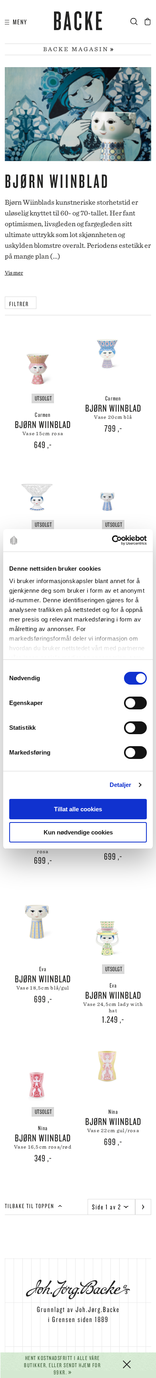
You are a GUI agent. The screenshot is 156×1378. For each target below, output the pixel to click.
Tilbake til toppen (30, 1206)
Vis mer (14, 272)
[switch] (135, 703)
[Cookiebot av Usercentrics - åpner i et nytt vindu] (112, 540)
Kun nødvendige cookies (78, 832)
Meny (18, 22)
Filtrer (20, 304)
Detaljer (121, 784)
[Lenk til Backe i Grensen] (78, 22)
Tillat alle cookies (78, 809)
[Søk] (136, 22)
